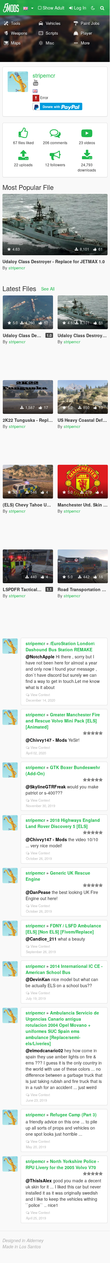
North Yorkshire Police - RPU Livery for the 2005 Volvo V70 (62, 1164)
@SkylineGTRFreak (46, 787)
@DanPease (38, 892)
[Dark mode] (93, 7)
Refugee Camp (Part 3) (73, 1114)
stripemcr (44, 75)
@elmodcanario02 (44, 1050)
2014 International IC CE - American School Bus (64, 969)
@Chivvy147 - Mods (46, 740)
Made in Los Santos (21, 1246)
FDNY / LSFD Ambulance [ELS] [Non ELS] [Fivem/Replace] (63, 928)
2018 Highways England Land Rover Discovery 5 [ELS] (63, 823)
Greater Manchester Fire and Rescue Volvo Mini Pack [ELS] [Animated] (63, 720)
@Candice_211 (41, 939)
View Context (40, 694)
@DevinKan (38, 979)
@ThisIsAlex (39, 1180)
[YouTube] (35, 82)
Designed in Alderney (23, 1240)
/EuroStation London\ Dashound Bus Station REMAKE (60, 646)
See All (48, 289)
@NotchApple (40, 656)
